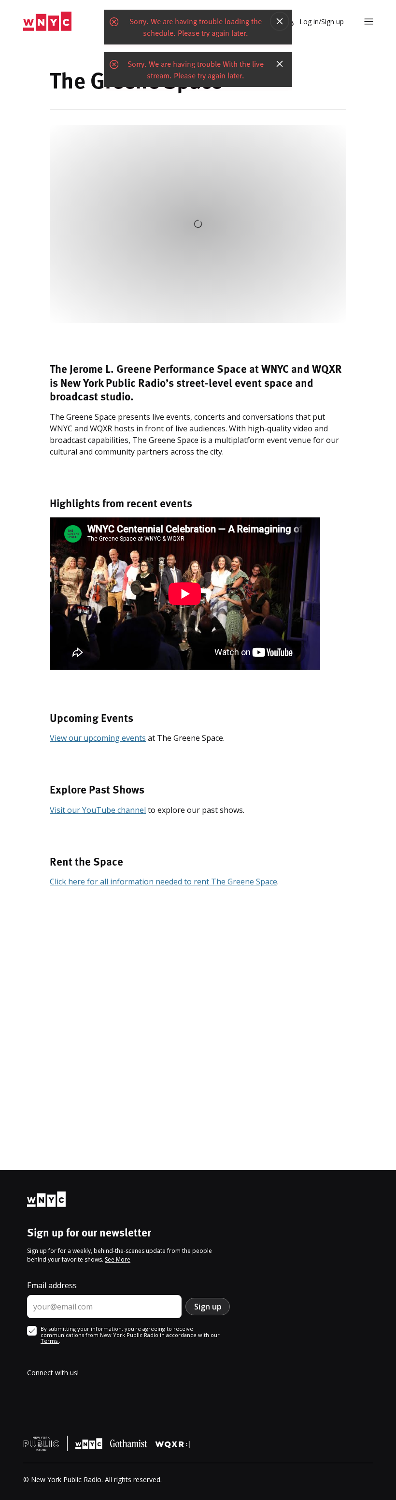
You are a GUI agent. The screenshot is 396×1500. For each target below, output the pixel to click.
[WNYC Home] (47, 21)
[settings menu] (369, 21)
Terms (50, 1340)
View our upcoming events (98, 738)
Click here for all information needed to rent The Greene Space (163, 881)
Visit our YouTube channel (98, 810)
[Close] (279, 21)
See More (117, 1259)
